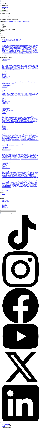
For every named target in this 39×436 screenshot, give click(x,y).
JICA (3, 124)
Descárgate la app (5, 204)
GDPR (3, 426)
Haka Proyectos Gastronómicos (7, 110)
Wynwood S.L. (4, 87)
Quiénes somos (4, 205)
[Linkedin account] (20, 421)
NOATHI (4, 97)
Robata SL (4, 164)
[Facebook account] (20, 323)
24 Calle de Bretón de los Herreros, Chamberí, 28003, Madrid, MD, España (17, 21)
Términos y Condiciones (6, 425)
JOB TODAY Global (5, 201)
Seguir (2, 35)
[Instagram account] (20, 287)
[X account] (20, 384)
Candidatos (4, 196)
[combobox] (9, 1)
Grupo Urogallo (5, 72)
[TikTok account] (20, 250)
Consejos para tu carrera (6, 200)
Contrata (3, 194)
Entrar (4, 8)
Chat (3, 27)
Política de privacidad (5, 424)
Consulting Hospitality (6, 59)
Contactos (4, 206)
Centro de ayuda (5, 207)
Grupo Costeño (4, 148)
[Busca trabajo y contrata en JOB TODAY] (3, 0)
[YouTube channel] (20, 348)
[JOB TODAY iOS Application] (4, 211)
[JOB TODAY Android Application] (12, 211)
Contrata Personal (5, 7)
